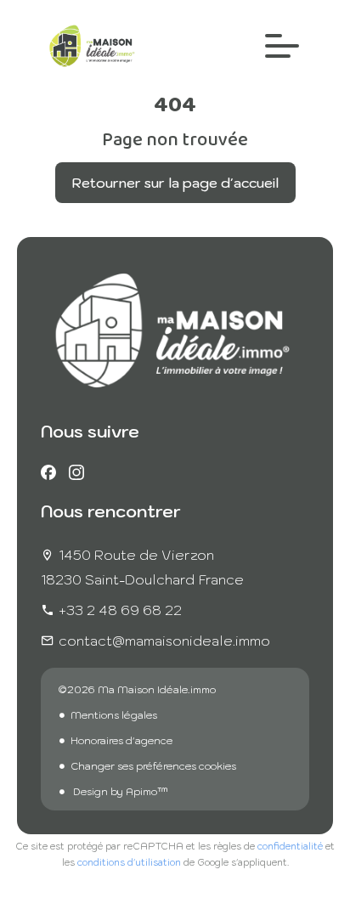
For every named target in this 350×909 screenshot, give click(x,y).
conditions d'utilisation (129, 862)
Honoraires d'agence (121, 740)
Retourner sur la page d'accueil (175, 182)
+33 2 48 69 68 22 (120, 609)
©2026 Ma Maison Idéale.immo (137, 689)
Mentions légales (114, 715)
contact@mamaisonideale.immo (164, 640)
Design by (119, 791)
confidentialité (290, 846)
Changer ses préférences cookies (153, 765)
